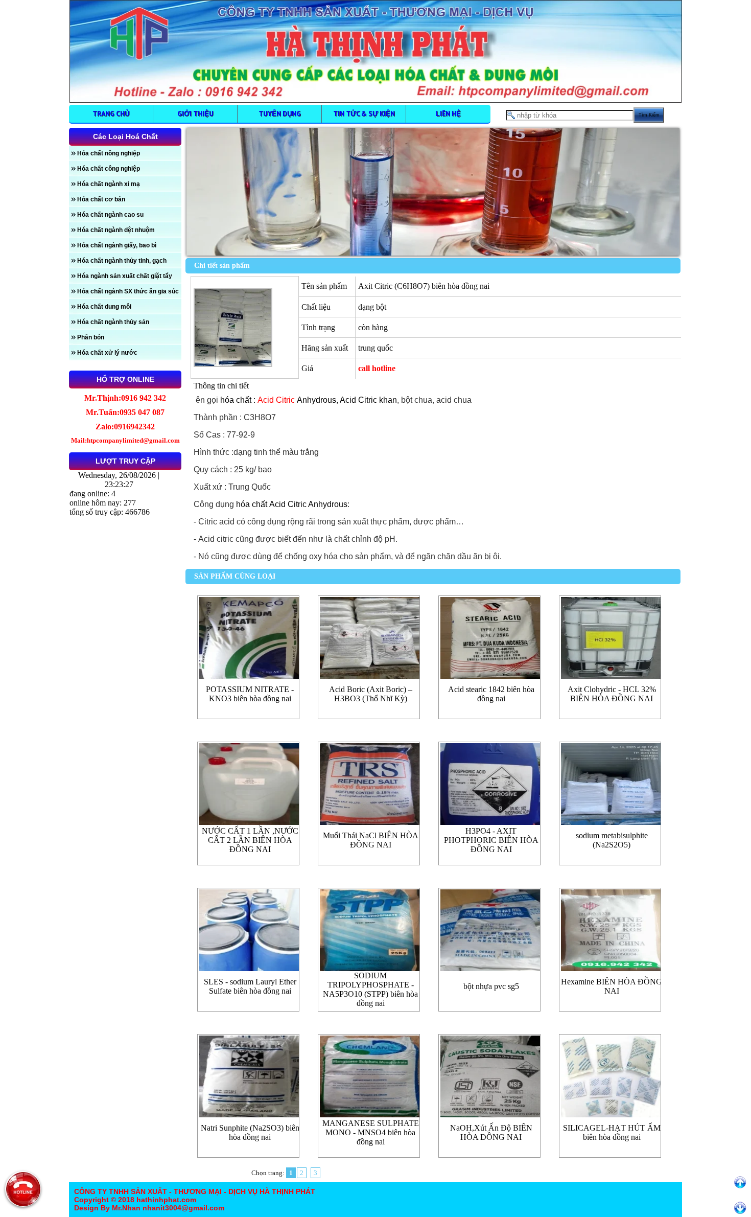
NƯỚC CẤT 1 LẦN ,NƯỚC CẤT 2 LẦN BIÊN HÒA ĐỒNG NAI (250, 840)
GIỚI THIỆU (195, 113)
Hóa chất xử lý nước (107, 352)
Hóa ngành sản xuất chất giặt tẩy (124, 276)
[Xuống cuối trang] (740, 1208)
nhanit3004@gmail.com (182, 1208)
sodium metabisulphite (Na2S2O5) (612, 840)
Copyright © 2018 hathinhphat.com (135, 1200)
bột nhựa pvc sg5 (491, 986)
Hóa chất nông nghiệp (108, 153)
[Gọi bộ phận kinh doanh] (23, 1189)
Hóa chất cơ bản (101, 199)
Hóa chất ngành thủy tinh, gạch (122, 260)
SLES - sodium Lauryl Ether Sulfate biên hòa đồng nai (250, 986)
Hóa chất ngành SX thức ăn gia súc (128, 291)
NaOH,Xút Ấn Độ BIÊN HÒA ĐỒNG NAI (491, 1132)
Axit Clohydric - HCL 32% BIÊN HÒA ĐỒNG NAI (612, 694)
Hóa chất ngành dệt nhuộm (116, 230)
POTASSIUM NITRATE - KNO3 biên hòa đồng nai (250, 694)
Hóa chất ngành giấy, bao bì (116, 245)
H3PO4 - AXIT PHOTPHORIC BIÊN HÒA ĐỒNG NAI (491, 840)
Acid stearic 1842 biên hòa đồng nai (491, 694)
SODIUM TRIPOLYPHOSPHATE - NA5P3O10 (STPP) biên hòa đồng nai (370, 989)
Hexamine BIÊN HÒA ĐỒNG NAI (611, 986)
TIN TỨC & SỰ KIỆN (364, 113)
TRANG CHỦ (110, 113)
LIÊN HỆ (448, 113)
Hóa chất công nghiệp (108, 168)
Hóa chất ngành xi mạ (108, 184)
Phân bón (90, 337)
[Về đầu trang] (740, 1182)
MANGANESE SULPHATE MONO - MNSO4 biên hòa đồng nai (370, 1132)
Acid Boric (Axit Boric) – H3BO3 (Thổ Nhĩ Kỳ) (370, 694)
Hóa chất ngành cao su (110, 214)
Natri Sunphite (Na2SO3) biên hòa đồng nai (250, 1132)
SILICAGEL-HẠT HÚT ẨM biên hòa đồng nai (612, 1132)
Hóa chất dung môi (104, 306)
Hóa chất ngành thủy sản (113, 322)
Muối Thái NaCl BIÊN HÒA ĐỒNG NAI (370, 840)
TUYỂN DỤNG (280, 113)
